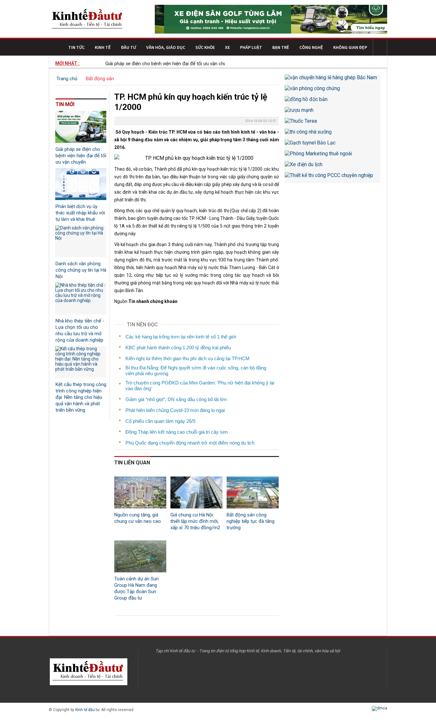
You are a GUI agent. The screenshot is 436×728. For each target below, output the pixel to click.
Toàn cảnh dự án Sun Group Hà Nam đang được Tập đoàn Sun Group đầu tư (136, 588)
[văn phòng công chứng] (332, 90)
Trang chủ (66, 78)
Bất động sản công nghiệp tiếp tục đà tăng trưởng (250, 521)
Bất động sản (100, 78)
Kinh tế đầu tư (87, 710)
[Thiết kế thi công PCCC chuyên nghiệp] (332, 177)
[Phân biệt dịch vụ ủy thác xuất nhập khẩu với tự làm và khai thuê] (80, 184)
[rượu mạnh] (332, 112)
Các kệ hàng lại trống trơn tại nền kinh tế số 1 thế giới (180, 336)
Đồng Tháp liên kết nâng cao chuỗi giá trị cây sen (176, 432)
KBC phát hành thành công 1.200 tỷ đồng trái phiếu (178, 347)
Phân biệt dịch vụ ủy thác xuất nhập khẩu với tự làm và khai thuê (80, 213)
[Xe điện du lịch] (332, 166)
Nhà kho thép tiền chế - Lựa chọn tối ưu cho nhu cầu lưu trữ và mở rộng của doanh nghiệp (80, 330)
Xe (227, 47)
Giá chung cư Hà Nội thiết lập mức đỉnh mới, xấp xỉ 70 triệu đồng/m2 (195, 521)
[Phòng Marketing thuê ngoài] (332, 156)
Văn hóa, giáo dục (165, 47)
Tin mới (65, 104)
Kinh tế (103, 47)
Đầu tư (128, 47)
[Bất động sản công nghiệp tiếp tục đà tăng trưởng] (253, 492)
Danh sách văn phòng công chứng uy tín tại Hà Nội (81, 270)
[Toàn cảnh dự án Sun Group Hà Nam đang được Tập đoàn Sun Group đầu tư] (140, 556)
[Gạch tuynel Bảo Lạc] (332, 145)
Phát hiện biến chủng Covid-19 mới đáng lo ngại (175, 410)
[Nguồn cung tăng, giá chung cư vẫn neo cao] (140, 492)
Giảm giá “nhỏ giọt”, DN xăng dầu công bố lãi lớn (176, 399)
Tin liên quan (132, 463)
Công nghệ (311, 47)
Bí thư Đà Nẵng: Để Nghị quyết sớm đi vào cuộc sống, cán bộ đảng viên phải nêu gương (195, 370)
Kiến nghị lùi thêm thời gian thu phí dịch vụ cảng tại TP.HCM (187, 358)
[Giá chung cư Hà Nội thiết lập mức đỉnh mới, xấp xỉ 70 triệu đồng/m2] (196, 492)
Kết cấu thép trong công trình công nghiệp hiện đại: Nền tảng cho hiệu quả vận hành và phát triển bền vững (81, 397)
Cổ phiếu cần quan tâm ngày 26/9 (160, 421)
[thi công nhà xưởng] (332, 134)
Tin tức (76, 47)
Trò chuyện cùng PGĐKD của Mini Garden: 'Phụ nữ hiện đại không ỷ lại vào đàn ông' (199, 385)
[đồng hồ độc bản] (332, 101)
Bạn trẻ (280, 47)
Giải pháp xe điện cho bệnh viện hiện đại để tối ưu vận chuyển (162, 63)
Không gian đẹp (350, 47)
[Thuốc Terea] (332, 123)
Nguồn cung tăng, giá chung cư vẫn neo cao (137, 518)
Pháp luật (251, 47)
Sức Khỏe (205, 47)
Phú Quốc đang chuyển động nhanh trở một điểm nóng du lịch (189, 442)
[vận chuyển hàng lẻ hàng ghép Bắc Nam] (332, 79)
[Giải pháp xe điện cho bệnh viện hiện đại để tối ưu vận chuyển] (80, 127)
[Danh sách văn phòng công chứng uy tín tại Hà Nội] (80, 241)
